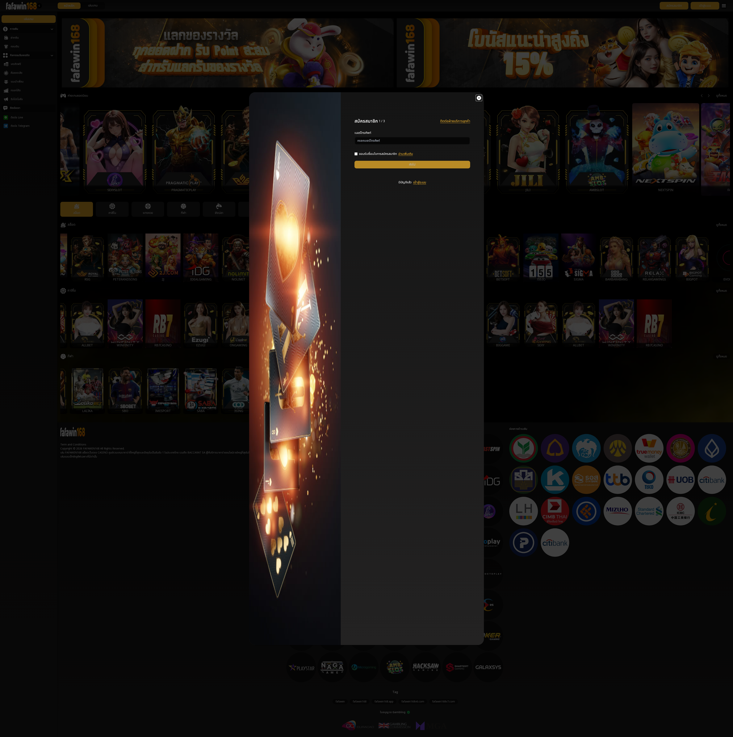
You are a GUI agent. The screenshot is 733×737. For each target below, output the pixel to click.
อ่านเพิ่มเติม (405, 154)
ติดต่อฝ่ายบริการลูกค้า (455, 121)
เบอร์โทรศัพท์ (362, 133)
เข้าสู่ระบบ (419, 182)
